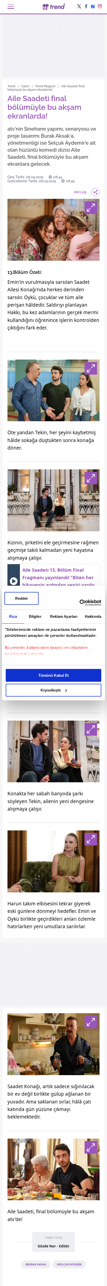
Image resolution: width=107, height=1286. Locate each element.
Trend (11, 86)
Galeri (25, 86)
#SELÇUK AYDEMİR (69, 1264)
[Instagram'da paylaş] (100, 6)
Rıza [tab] (13, 616)
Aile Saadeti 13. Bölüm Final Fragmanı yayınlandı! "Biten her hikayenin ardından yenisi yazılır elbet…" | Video (58, 581)
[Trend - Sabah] (53, 7)
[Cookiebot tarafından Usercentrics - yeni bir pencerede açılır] (79, 602)
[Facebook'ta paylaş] (86, 6)
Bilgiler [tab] (35, 616)
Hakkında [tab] (93, 616)
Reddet (21, 598)
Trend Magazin (45, 86)
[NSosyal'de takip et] (93, 7)
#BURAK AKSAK (35, 1264)
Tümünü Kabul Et (53, 675)
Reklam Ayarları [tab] (64, 616)
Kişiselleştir (51, 690)
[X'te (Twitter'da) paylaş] (79, 6)
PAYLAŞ (80, 192)
